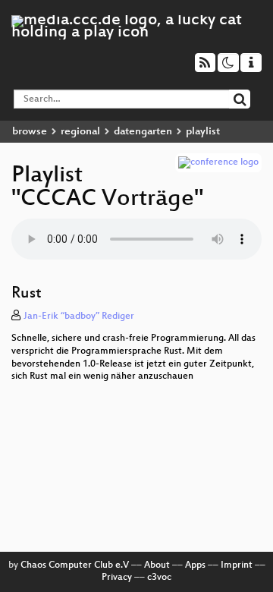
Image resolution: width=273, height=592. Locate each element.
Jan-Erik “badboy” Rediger (79, 316)
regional (80, 131)
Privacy (117, 577)
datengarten (143, 131)
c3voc (159, 577)
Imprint (237, 565)
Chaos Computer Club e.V (74, 565)
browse (29, 131)
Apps (195, 565)
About (157, 565)
